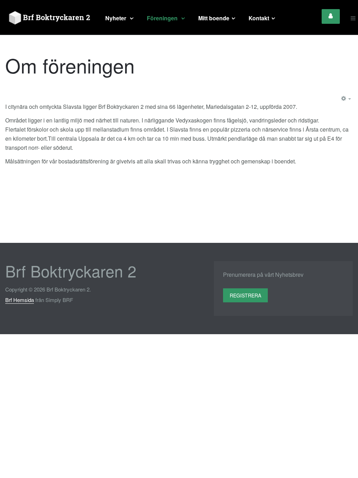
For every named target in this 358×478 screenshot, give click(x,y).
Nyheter (116, 18)
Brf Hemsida (19, 299)
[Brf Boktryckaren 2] (48, 18)
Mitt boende (213, 18)
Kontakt (259, 18)
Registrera (245, 295)
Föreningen (163, 18)
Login (331, 16)
